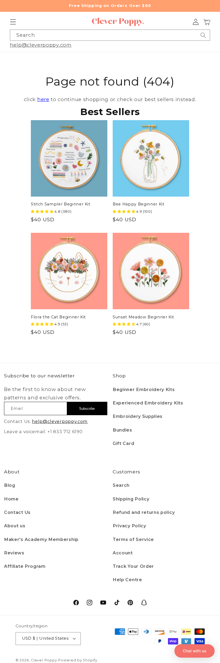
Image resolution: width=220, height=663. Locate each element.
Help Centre (127, 579)
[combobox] (110, 35)
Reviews (14, 552)
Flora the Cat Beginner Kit (58, 317)
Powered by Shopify (77, 660)
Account (123, 552)
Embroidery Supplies (138, 416)
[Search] (203, 35)
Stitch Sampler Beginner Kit (60, 204)
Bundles (122, 430)
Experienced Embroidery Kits (148, 403)
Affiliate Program (25, 566)
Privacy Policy (129, 525)
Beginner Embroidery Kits (144, 389)
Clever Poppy (44, 660)
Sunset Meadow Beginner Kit (143, 317)
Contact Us (17, 512)
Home (11, 499)
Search (121, 485)
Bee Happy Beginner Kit (138, 204)
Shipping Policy (131, 499)
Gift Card (123, 443)
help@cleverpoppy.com (41, 45)
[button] (13, 22)
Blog (9, 485)
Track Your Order (133, 566)
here (43, 99)
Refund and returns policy (144, 512)
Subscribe (87, 409)
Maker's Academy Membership (41, 539)
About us (14, 525)
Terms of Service (133, 539)
